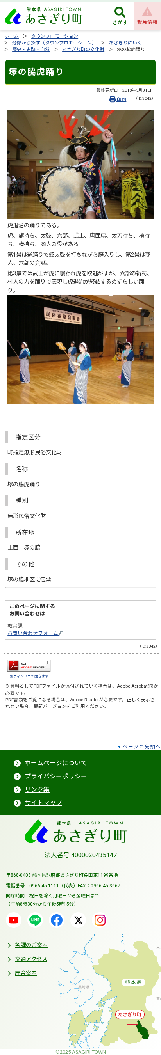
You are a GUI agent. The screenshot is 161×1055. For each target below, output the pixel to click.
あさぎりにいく (125, 43)
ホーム (12, 36)
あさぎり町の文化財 (83, 49)
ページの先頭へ (142, 747)
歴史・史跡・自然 (31, 49)
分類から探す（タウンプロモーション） (54, 43)
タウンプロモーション (54, 36)
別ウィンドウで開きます (29, 676)
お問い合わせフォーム (33, 633)
